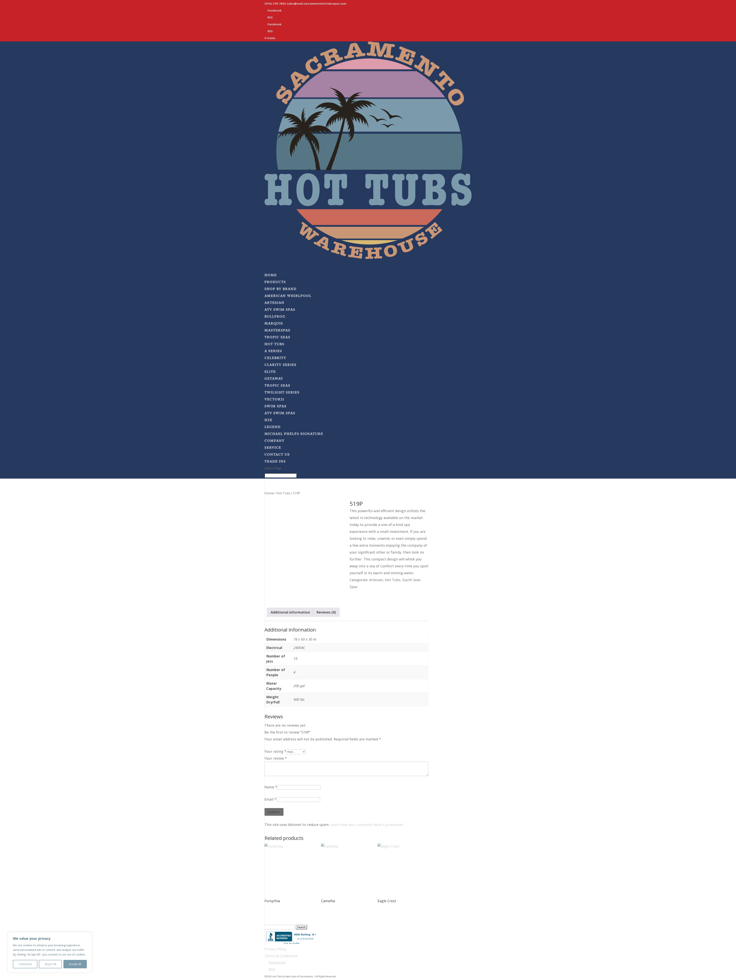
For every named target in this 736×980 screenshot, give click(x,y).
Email (270, 799)
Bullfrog (274, 316)
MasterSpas (277, 330)
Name (270, 787)
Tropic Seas (277, 337)
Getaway (273, 378)
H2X (268, 420)
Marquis (273, 323)
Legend (272, 427)
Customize (25, 964)
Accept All (75, 964)
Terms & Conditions (280, 956)
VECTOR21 (274, 399)
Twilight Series (282, 392)
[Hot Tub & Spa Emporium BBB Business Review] (291, 937)
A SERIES (273, 351)
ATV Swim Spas (279, 309)
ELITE (270, 371)
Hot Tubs (274, 344)
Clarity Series (280, 364)
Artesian (274, 302)
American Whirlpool (287, 295)
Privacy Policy (275, 949)
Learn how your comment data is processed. (367, 824)
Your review (275, 758)
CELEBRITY (275, 358)
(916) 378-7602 (275, 3)
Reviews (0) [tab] (326, 612)
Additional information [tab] (290, 612)
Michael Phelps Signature (293, 433)
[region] (50, 952)
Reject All (50, 964)
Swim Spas (275, 406)
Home (269, 493)
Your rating (275, 751)
